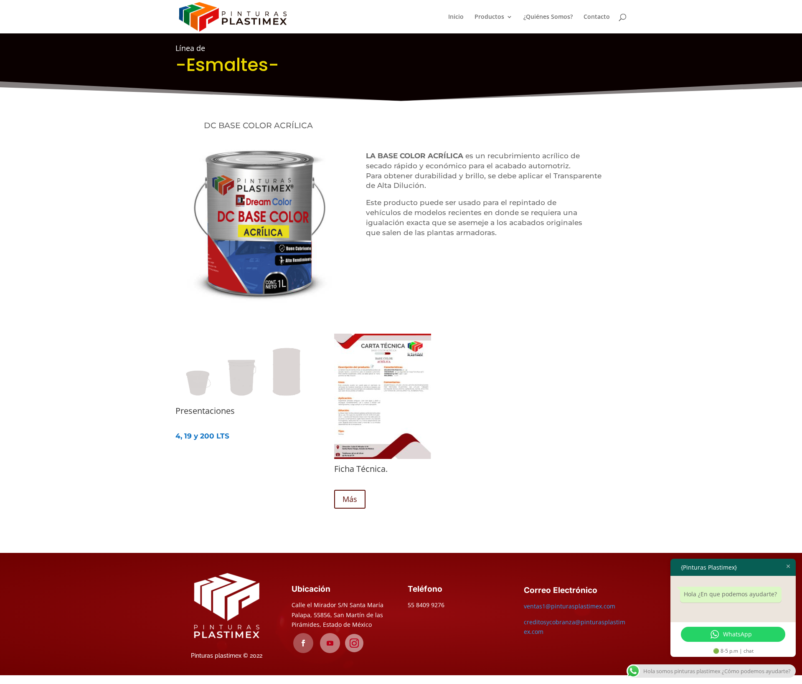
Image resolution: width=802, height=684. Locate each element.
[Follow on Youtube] (330, 643)
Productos (489, 17)
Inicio (456, 17)
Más (350, 499)
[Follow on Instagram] (354, 643)
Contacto (597, 17)
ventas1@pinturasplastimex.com (569, 606)
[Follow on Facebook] (303, 643)
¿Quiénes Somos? (548, 17)
